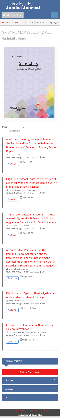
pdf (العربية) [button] (13, 163)
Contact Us (33, 410)
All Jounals (43, 410)
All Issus (22, 410)
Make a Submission (30, 372)
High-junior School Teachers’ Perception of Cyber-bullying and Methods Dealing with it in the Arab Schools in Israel (31, 183)
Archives (16, 22)
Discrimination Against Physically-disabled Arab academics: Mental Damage (31, 295)
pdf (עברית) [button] (13, 278)
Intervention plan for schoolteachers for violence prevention (29, 327)
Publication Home (14, 15)
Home (5, 22)
